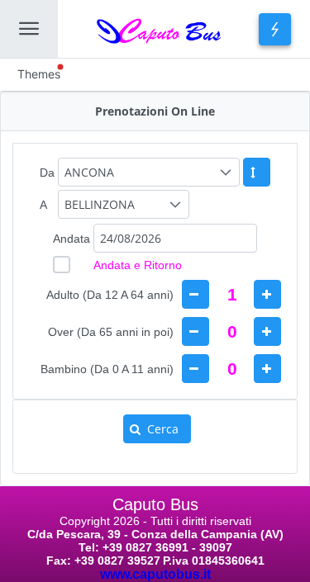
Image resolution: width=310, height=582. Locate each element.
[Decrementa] (195, 294)
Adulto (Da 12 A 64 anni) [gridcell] (110, 294)
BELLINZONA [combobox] (99, 204)
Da (47, 172)
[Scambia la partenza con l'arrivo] (256, 172)
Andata (71, 238)
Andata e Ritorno (137, 265)
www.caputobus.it (155, 574)
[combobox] (175, 238)
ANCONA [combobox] (89, 172)
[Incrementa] (267, 294)
